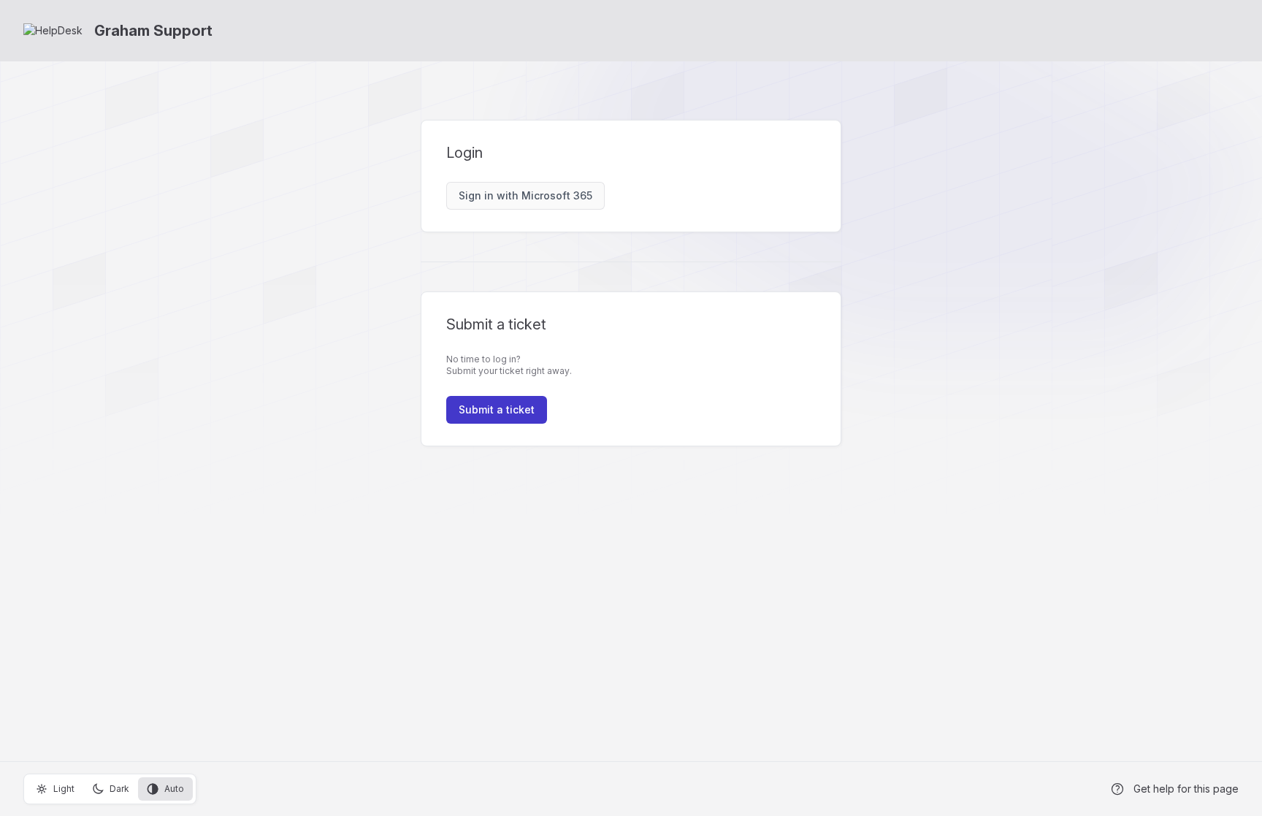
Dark (119, 788)
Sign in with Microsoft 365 (525, 195)
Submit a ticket (497, 409)
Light (63, 788)
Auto (174, 788)
